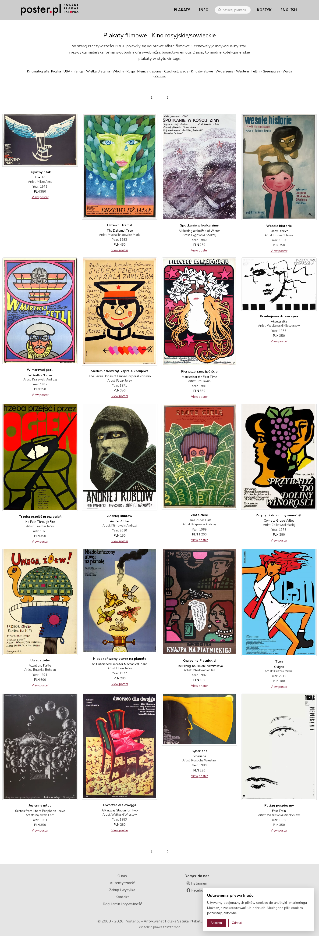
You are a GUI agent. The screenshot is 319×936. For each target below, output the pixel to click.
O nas (122, 876)
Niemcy (142, 71)
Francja (78, 71)
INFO (204, 9)
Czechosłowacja (176, 71)
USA (67, 71)
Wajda (287, 71)
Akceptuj (217, 923)
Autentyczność (122, 883)
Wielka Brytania (98, 71)
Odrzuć (237, 923)
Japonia (156, 71)
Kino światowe (202, 71)
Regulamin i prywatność (122, 904)
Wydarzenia (225, 71)
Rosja (131, 71)
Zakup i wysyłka (122, 890)
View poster (40, 197)
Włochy (118, 71)
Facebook (198, 890)
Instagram (198, 883)
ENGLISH (288, 9)
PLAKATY (182, 9)
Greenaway (271, 71)
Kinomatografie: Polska (44, 71)
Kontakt (122, 897)
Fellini (256, 71)
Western (242, 71)
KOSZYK (264, 9)
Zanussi (160, 76)
